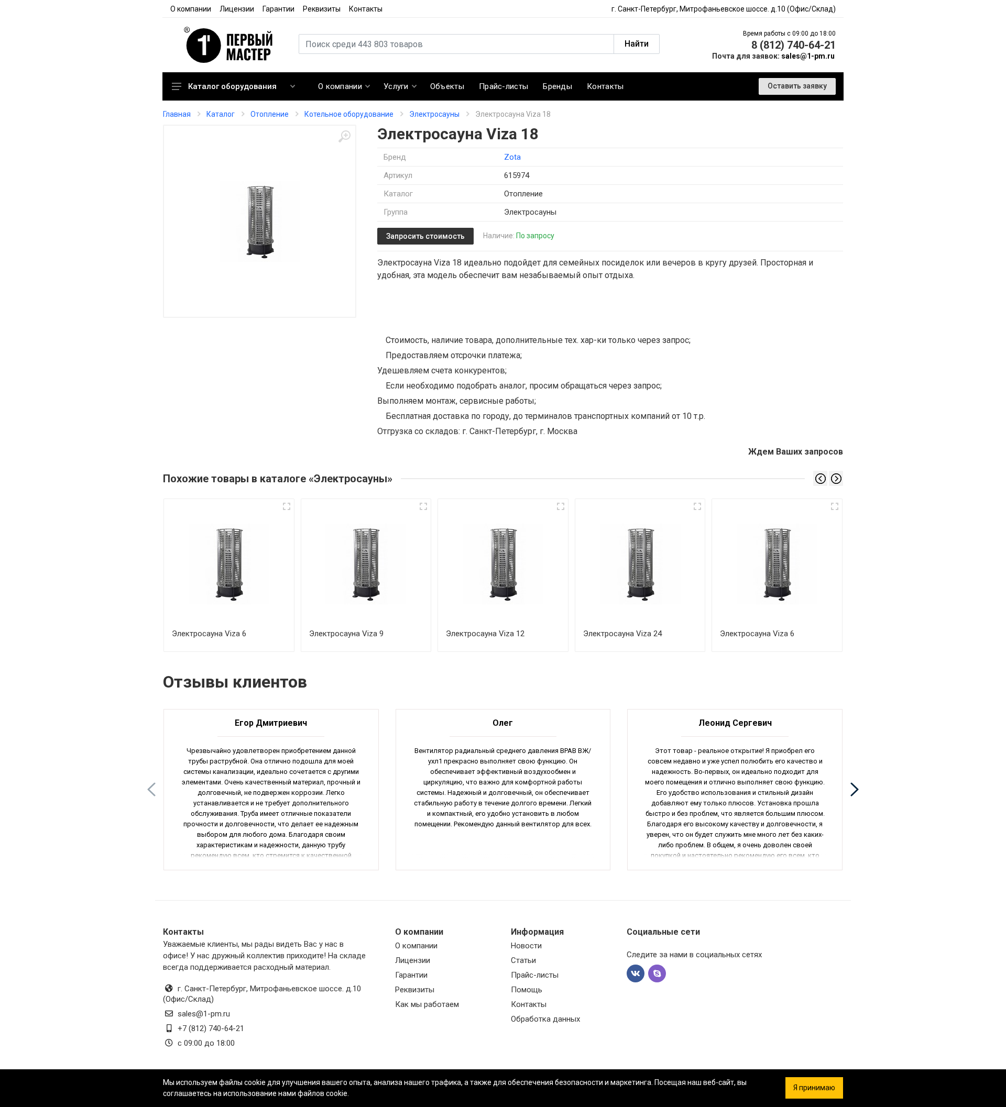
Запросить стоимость (425, 236)
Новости (526, 945)
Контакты (365, 9)
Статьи (523, 960)
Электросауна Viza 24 (622, 633)
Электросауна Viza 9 (346, 633)
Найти (637, 44)
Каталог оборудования (232, 86)
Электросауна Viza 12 (485, 633)
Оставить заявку (797, 86)
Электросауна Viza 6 (209, 633)
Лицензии (237, 9)
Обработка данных (545, 1019)
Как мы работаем (427, 1004)
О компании (190, 9)
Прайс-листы (535, 975)
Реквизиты (322, 9)
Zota (512, 157)
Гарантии (278, 9)
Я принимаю (814, 1087)
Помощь (526, 989)
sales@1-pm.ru (808, 56)
